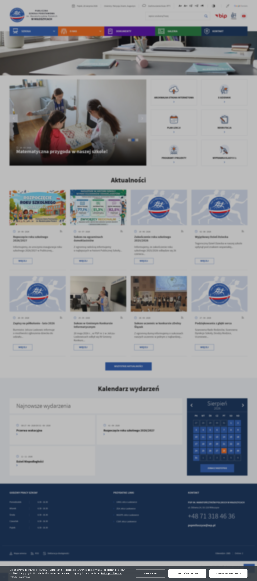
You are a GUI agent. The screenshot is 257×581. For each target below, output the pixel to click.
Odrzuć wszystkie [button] (187, 573)
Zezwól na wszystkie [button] (228, 573)
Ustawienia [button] (150, 573)
